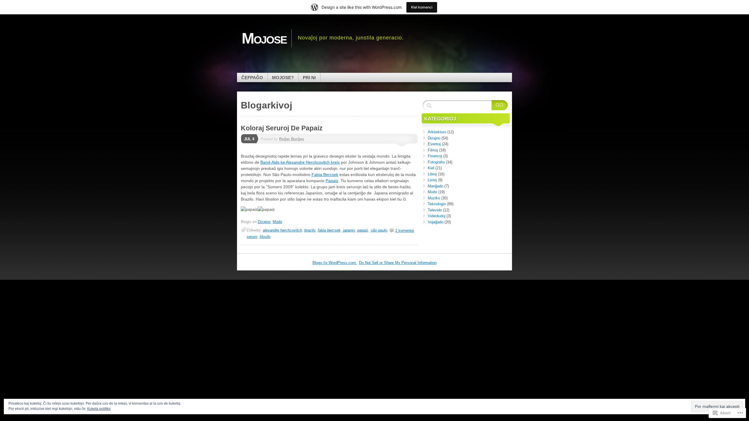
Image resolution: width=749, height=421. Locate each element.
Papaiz (332, 180)
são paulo (379, 230)
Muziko (434, 198)
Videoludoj (436, 216)
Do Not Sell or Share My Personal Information (398, 262)
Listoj (432, 180)
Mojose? (283, 77)
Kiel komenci (421, 7)
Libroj (432, 174)
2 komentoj (404, 230)
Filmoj (433, 150)
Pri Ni (309, 77)
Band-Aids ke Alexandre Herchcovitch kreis (300, 162)
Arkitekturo (437, 132)
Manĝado (435, 186)
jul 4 (249, 139)
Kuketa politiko (99, 409)
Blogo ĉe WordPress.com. (334, 262)
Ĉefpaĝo (252, 77)
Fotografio (436, 162)
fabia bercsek (329, 230)
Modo (277, 222)
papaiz (362, 230)
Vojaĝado (435, 222)
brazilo (309, 230)
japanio (349, 230)
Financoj (435, 156)
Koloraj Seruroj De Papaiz (282, 128)
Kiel (431, 168)
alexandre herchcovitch (282, 230)
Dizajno (264, 222)
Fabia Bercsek (325, 174)
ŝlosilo (265, 236)
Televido (435, 210)
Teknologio (437, 204)
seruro (252, 236)
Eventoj (434, 144)
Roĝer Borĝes (291, 139)
